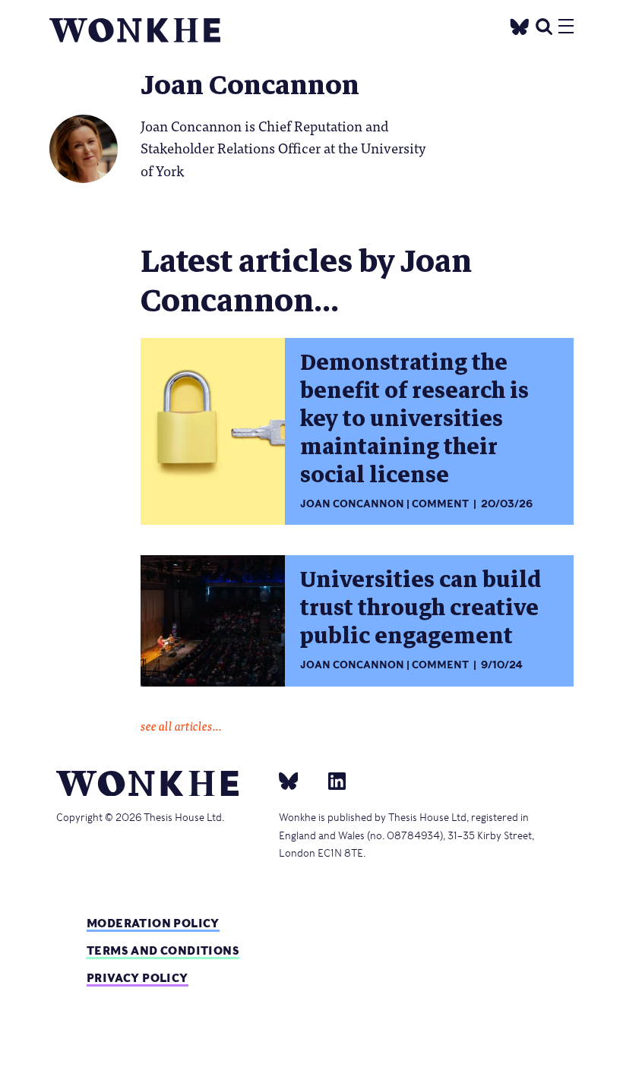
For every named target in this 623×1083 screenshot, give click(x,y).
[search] (544, 24)
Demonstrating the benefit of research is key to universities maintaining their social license (414, 419)
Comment (440, 504)
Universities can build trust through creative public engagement (420, 608)
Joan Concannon (352, 504)
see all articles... (181, 725)
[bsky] (298, 781)
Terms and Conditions (163, 950)
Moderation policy (153, 923)
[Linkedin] (331, 781)
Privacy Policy (137, 977)
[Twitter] (520, 24)
